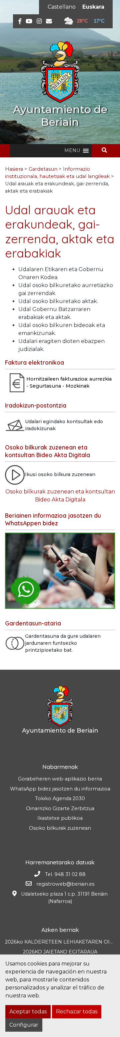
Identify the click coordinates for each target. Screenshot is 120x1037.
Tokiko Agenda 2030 (60, 798)
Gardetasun (43, 169)
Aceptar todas (28, 1011)
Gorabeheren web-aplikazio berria (60, 779)
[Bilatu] (107, 150)
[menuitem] (61, 7)
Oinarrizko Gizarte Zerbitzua (60, 808)
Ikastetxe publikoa (60, 818)
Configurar (23, 1025)
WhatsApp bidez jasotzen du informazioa (60, 789)
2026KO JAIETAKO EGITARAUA (60, 952)
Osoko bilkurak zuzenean (60, 828)
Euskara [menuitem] (93, 7)
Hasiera (14, 169)
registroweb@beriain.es (65, 884)
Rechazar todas (76, 1011)
